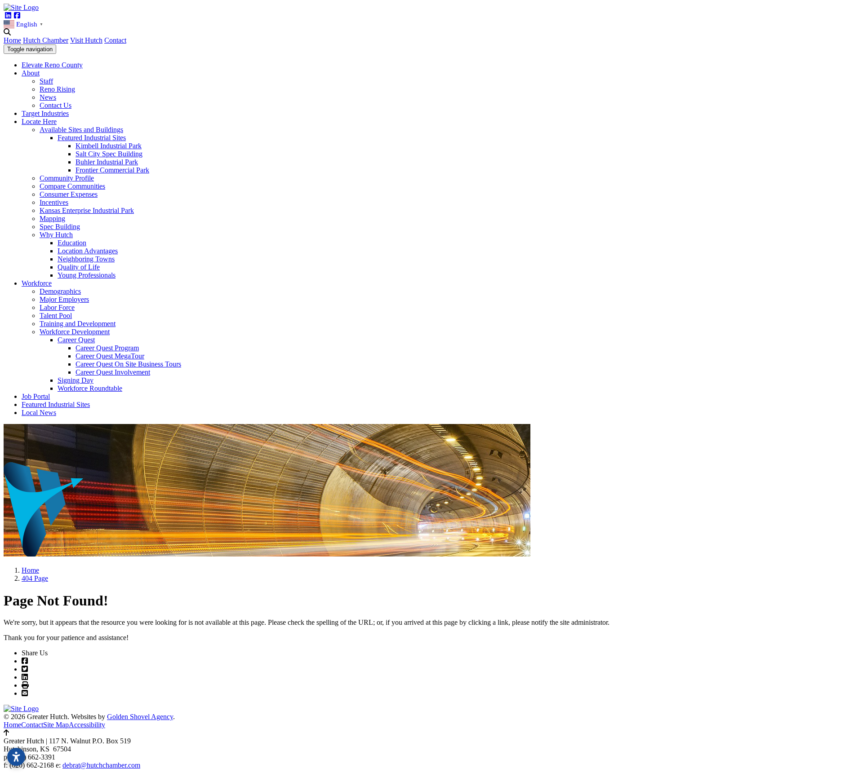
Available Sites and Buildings (81, 129)
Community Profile (67, 178)
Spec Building (60, 226)
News (48, 97)
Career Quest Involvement (113, 372)
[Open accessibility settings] (16, 757)
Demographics (60, 291)
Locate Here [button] (39, 121)
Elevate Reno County (52, 65)
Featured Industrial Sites (92, 137)
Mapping (52, 218)
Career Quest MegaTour (110, 356)
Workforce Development (75, 332)
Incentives (54, 202)
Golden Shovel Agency (140, 716)
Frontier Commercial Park (112, 170)
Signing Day (75, 380)
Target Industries (45, 113)
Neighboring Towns (86, 259)
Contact (115, 40)
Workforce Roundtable (90, 388)
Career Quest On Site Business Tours (128, 364)
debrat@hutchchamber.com (101, 765)
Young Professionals (87, 275)
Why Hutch (56, 235)
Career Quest (76, 340)
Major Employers (64, 299)
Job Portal (36, 396)
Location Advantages (88, 251)
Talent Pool (56, 315)
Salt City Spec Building (109, 154)
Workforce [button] (37, 283)
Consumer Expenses (69, 194)
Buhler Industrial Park (107, 162)
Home (12, 40)
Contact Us (55, 105)
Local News (39, 412)
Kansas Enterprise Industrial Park (87, 210)
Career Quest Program (107, 348)
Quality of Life (79, 267)
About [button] (31, 73)
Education (72, 243)
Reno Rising (57, 89)
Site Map (56, 725)
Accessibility (87, 725)
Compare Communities (72, 186)
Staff (46, 81)
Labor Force (57, 307)
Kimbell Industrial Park (109, 146)
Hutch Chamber (45, 40)
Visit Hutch (86, 40)
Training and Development (78, 323)
